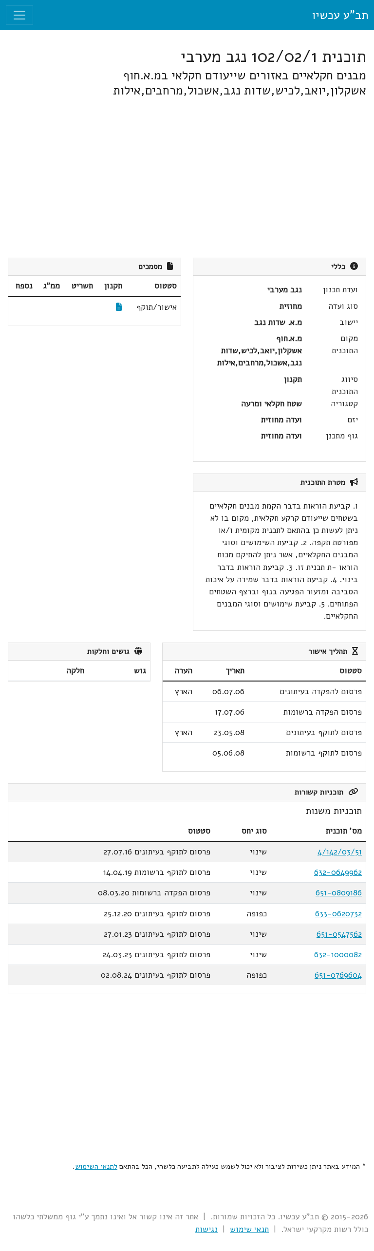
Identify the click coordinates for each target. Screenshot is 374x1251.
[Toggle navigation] (19, 15)
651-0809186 (339, 892)
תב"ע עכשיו (340, 15)
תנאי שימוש (249, 1229)
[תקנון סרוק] (119, 307)
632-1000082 (338, 954)
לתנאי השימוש (96, 1166)
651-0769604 (338, 975)
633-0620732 (338, 913)
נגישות (206, 1229)
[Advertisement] (187, 178)
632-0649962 (338, 872)
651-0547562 (339, 934)
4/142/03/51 (340, 851)
